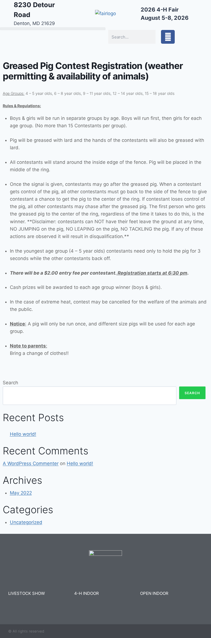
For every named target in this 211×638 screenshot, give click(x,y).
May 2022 (21, 493)
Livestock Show (26, 593)
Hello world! (23, 434)
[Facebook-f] (168, 37)
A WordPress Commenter (31, 463)
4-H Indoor (86, 593)
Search (10, 382)
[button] (53, 28)
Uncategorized (26, 522)
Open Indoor (154, 593)
